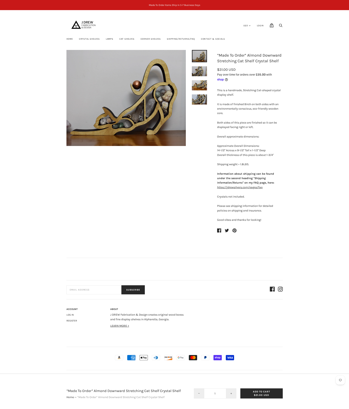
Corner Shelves (151, 39)
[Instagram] (280, 290)
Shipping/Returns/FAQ (181, 39)
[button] (199, 56)
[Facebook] (272, 290)
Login (260, 25)
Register (71, 320)
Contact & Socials (213, 39)
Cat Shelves (127, 39)
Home (69, 39)
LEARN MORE (119, 326)
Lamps (109, 39)
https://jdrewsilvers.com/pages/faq (240, 187)
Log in (70, 314)
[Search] (281, 26)
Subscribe (133, 290)
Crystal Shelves (89, 39)
